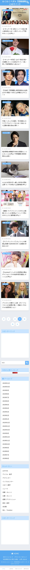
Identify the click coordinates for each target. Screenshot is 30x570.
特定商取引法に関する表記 (10, 559)
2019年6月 (6, 458)
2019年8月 (6, 451)
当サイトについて (8, 557)
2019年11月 (6, 440)
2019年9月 (6, 447)
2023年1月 (6, 419)
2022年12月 (6, 422)
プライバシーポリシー (20, 557)
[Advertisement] (15, 345)
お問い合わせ (23, 559)
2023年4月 (6, 408)
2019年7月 (6, 455)
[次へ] (17, 324)
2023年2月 (6, 415)
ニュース (5, 488)
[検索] (27, 363)
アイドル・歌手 (6, 71)
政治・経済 (5, 284)
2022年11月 (6, 426)
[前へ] (4, 319)
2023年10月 (6, 386)
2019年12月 (6, 437)
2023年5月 (6, 404)
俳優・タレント (6, 222)
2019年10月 (6, 444)
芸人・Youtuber (6, 102)
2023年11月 (6, 383)
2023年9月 (6, 390)
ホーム (3, 568)
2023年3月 (6, 412)
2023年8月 (6, 394)
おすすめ (5, 471)
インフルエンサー (8, 481)
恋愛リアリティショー (7, 10)
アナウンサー (7, 478)
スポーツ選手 (7, 485)
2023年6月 (6, 401)
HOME (16, 554)
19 (12, 324)
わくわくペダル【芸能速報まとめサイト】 (15, 2)
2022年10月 (6, 430)
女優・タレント (7, 496)
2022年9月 (6, 433)
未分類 (5, 506)
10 (24, 319)
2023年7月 (6, 397)
